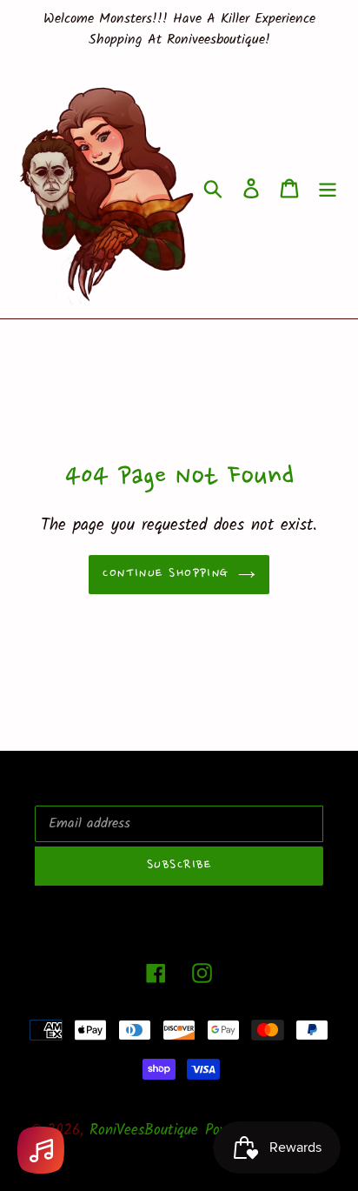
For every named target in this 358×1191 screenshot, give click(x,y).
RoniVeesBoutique (144, 1130)
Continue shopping (166, 574)
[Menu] (327, 189)
